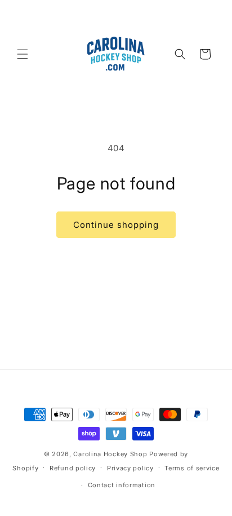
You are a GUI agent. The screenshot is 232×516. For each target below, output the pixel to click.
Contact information (121, 485)
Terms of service (191, 468)
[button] (22, 54)
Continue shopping (116, 224)
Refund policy (73, 468)
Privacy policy (130, 468)
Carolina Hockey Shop (110, 454)
